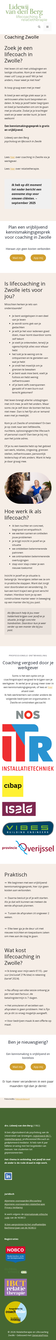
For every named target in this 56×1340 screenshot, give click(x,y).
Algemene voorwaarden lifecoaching (23, 1200)
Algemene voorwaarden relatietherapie (24, 1204)
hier (12, 157)
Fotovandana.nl (22, 1099)
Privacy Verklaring (13, 1207)
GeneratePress (40, 1335)
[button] (39, 26)
